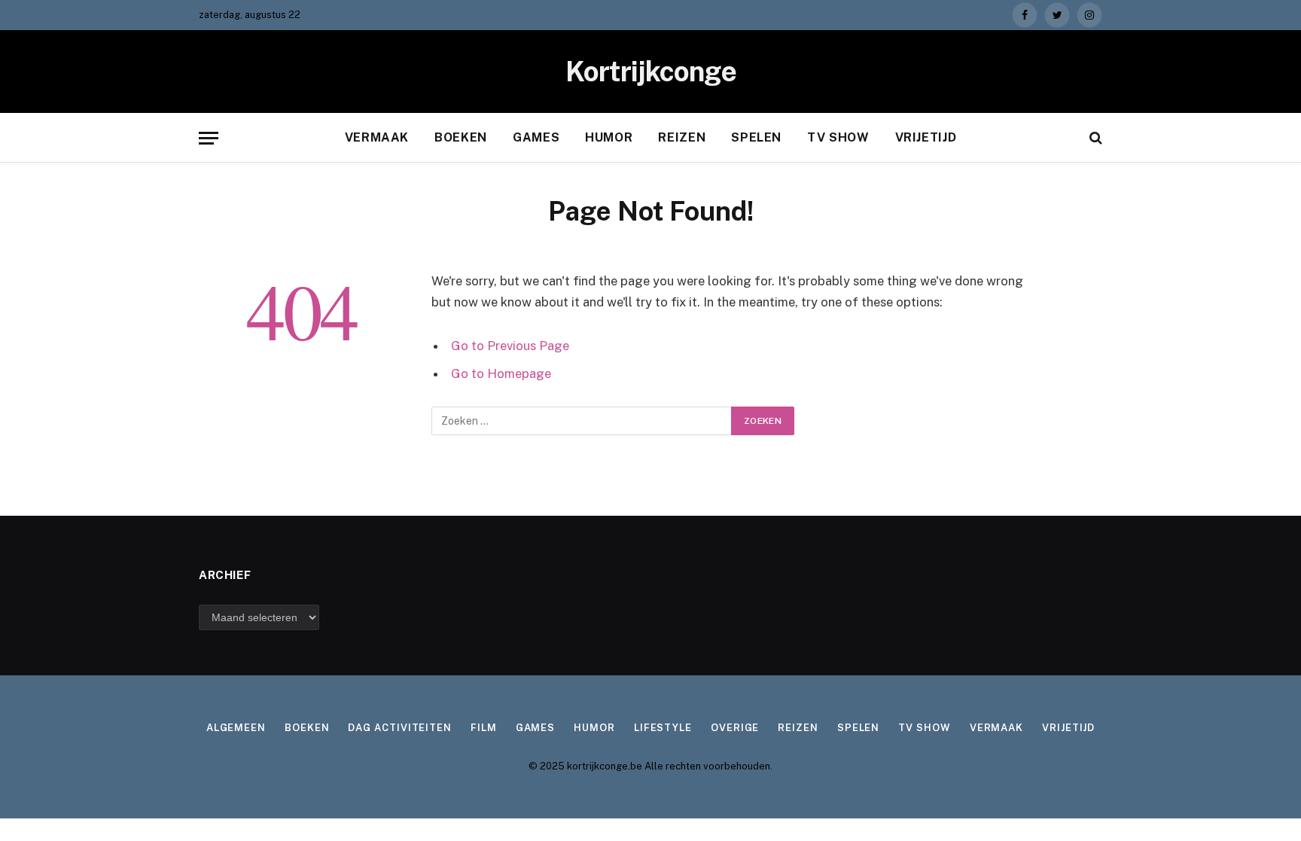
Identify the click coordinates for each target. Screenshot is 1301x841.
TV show (838, 137)
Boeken (460, 137)
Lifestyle (663, 727)
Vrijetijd (926, 137)
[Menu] (208, 138)
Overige (735, 727)
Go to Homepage (501, 373)
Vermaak (377, 137)
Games (536, 137)
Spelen (756, 137)
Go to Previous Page (510, 345)
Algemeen (236, 727)
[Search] (1094, 138)
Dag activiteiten (400, 727)
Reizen (681, 137)
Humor (608, 137)
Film (484, 727)
